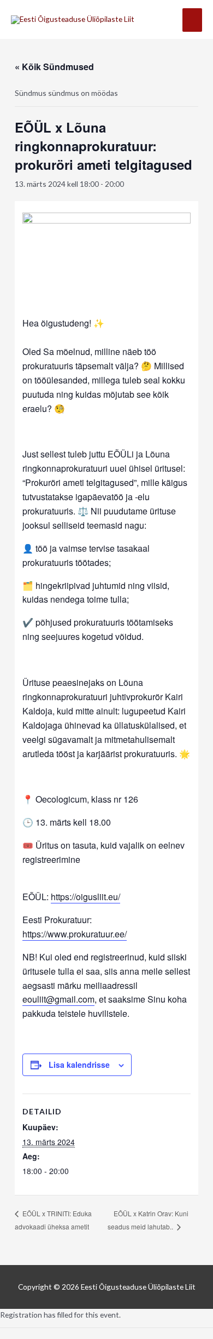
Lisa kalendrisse (79, 1064)
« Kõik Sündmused (54, 66)
